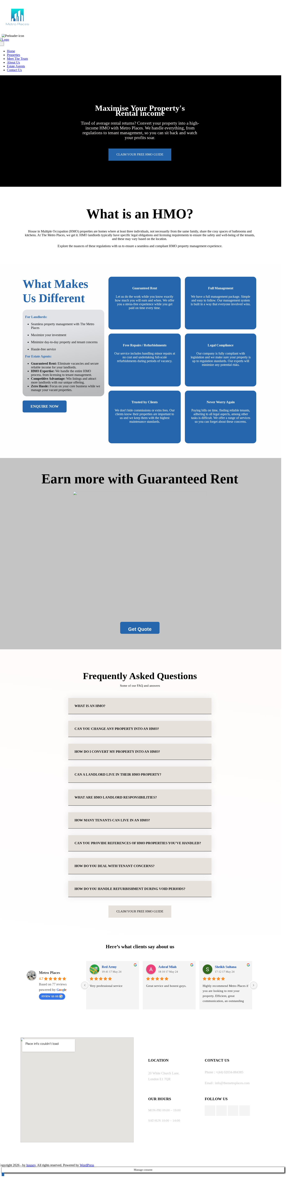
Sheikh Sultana (225, 967)
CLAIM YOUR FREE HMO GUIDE (139, 154)
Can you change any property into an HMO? (117, 729)
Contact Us (14, 70)
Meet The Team (17, 58)
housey (31, 1165)
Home (11, 51)
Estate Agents (16, 66)
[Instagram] (221, 1110)
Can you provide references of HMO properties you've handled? (138, 843)
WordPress (87, 1165)
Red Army (109, 967)
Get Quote (140, 629)
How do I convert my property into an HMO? (117, 751)
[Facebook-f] (210, 1110)
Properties (13, 55)
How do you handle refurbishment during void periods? (130, 889)
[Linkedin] (244, 1110)
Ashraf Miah (167, 967)
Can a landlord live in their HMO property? (118, 774)
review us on (49, 996)
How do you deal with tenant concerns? (115, 866)
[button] (139, 706)
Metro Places (49, 973)
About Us (13, 62)
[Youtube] (233, 1110)
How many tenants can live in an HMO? (112, 820)
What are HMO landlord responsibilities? (116, 797)
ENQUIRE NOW (45, 406)
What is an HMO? (90, 706)
